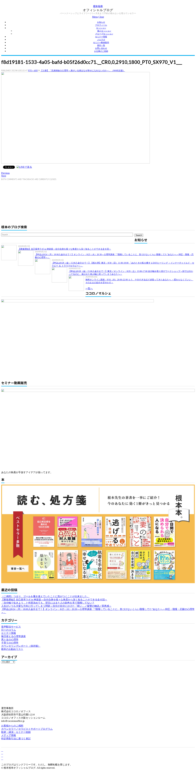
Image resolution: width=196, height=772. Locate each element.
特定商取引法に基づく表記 (16, 738)
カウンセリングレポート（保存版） (20, 646)
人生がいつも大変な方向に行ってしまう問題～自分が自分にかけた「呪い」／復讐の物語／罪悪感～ (56, 606)
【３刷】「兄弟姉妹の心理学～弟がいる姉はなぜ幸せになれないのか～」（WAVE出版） (82, 70)
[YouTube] (2, 756)
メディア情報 (8, 735)
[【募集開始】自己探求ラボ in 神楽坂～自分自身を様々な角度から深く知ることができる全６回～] (9, 252)
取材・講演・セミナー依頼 (16, 732)
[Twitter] (2, 753)
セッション (101, 28)
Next (3, 176)
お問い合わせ (101, 48)
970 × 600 (33, 70)
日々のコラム (8, 630)
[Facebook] (2, 750)
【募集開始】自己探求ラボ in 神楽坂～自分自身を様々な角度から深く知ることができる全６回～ (64, 249)
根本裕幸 (98, 6)
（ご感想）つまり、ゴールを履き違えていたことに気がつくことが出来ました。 (45, 596)
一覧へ (89, 288)
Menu (95, 17)
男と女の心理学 (9, 639)
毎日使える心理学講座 (13, 636)
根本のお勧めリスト (12, 649)
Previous (5, 173)
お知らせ (101, 22)
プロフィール (101, 25)
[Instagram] (2, 758)
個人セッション (104, 31)
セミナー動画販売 (101, 42)
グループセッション (104, 34)
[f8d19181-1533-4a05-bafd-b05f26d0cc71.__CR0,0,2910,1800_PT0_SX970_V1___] (75, 162)
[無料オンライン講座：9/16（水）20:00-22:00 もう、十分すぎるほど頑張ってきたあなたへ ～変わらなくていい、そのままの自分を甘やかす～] (77, 283)
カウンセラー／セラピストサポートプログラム (27, 729)
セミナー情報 (101, 37)
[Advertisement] (27, 202)
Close (101, 17)
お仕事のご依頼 (101, 51)
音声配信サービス (11, 626)
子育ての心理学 (9, 642)
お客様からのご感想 (12, 725)
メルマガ (101, 39)
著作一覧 (101, 45)
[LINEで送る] (24, 167)
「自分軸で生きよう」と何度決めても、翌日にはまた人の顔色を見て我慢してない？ (47, 602)
